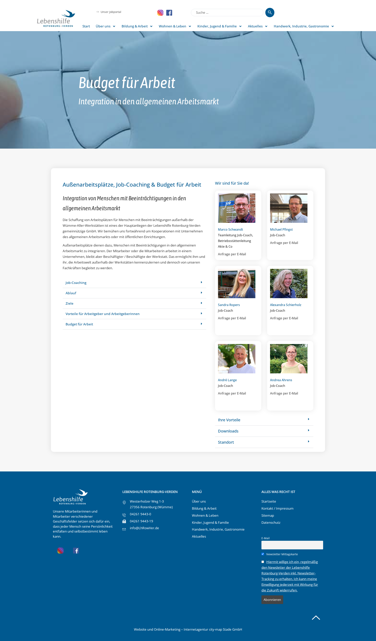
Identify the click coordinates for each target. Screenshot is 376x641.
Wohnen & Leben (172, 26)
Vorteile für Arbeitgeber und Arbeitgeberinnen (103, 313)
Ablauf (71, 293)
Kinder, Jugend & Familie (217, 26)
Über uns (103, 26)
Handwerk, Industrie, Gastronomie (301, 26)
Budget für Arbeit (79, 324)
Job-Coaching (76, 282)
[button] (134, 283)
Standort (226, 442)
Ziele (69, 303)
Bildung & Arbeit (135, 26)
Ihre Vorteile (229, 420)
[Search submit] (269, 12)
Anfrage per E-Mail (232, 254)
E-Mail (265, 538)
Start (86, 26)
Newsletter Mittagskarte (282, 554)
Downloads (228, 431)
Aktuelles (255, 26)
